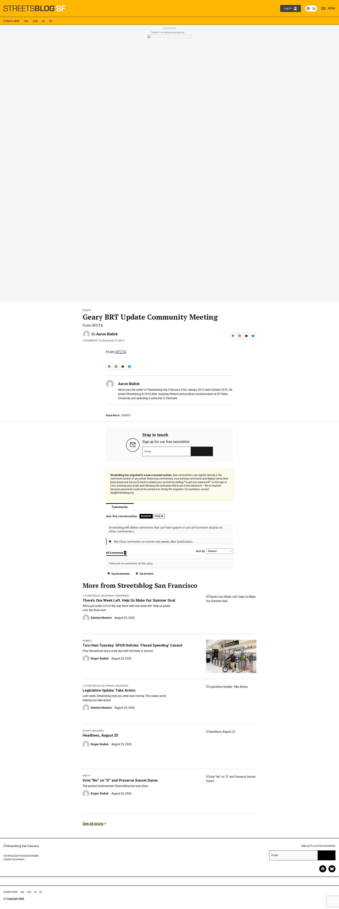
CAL (26, 21)
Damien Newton (101, 617)
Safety (86, 776)
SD (50, 21)
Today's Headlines (93, 731)
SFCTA (120, 352)
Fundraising (122, 596)
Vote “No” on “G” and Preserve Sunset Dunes (120, 780)
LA (43, 21)
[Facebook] (322, 868)
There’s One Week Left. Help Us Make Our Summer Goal (129, 600)
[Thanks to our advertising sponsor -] (169, 167)
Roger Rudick (100, 658)
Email (148, 451)
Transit (87, 641)
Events (87, 310)
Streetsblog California (99, 596)
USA (35, 21)
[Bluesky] (331, 868)
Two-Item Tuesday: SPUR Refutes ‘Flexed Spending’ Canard (132, 645)
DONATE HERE (12, 21)
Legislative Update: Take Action (109, 690)
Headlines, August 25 (100, 735)
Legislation (121, 686)
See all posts (93, 823)
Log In (288, 8)
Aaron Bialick (107, 334)
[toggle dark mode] (311, 8)
